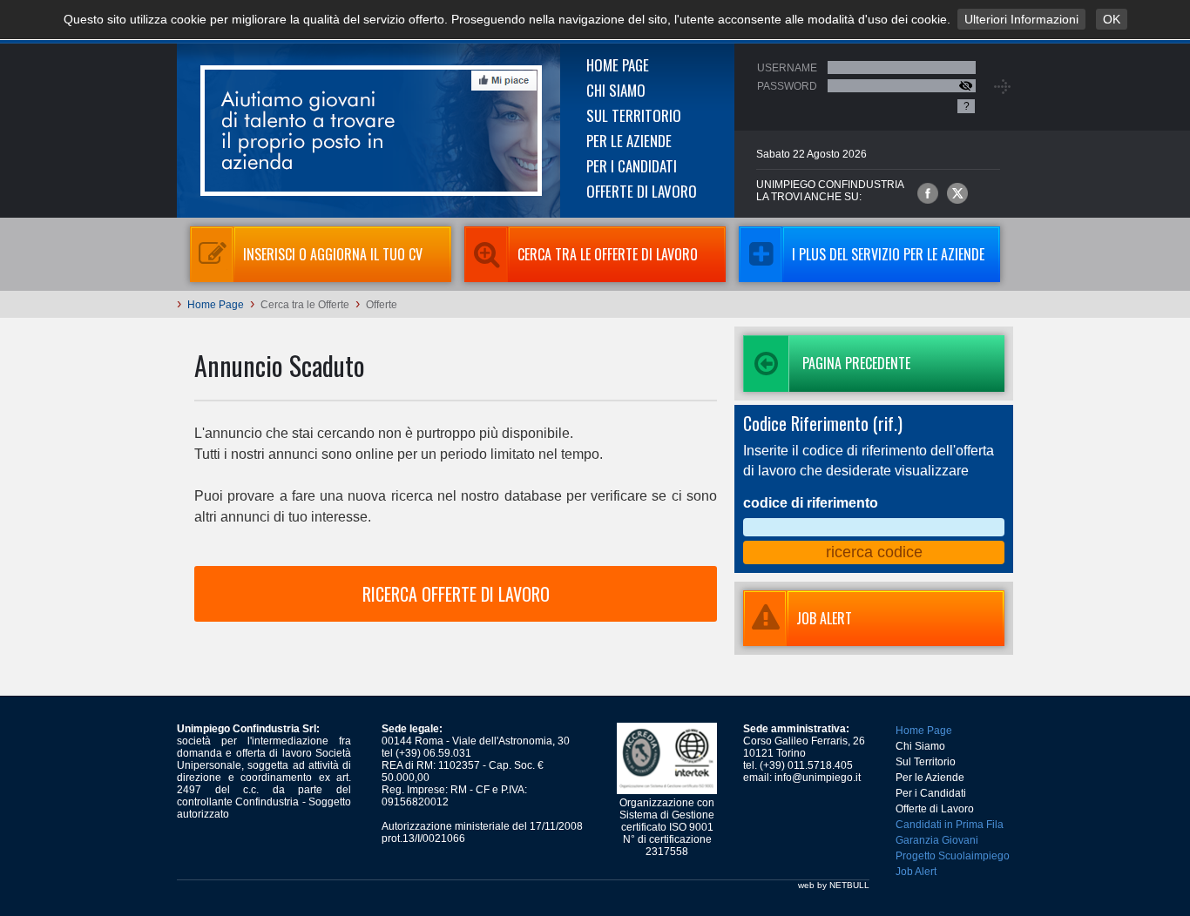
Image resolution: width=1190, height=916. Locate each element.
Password (787, 86)
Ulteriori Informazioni (1021, 19)
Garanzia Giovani (937, 840)
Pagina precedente (856, 363)
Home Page (617, 65)
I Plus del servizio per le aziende (888, 254)
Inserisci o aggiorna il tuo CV (333, 254)
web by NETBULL (833, 885)
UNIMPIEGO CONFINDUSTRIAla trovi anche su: (830, 190)
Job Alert (916, 871)
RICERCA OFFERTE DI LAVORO (456, 594)
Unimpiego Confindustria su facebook (927, 193)
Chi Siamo (616, 90)
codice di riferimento (810, 502)
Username (787, 68)
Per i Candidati (631, 166)
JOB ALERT (824, 618)
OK (1111, 19)
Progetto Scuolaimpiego (953, 856)
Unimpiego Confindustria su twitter (957, 193)
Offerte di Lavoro (641, 191)
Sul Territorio (633, 115)
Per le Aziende (629, 141)
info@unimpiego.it (817, 777)
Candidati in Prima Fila (950, 824)
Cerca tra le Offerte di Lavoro (607, 254)
